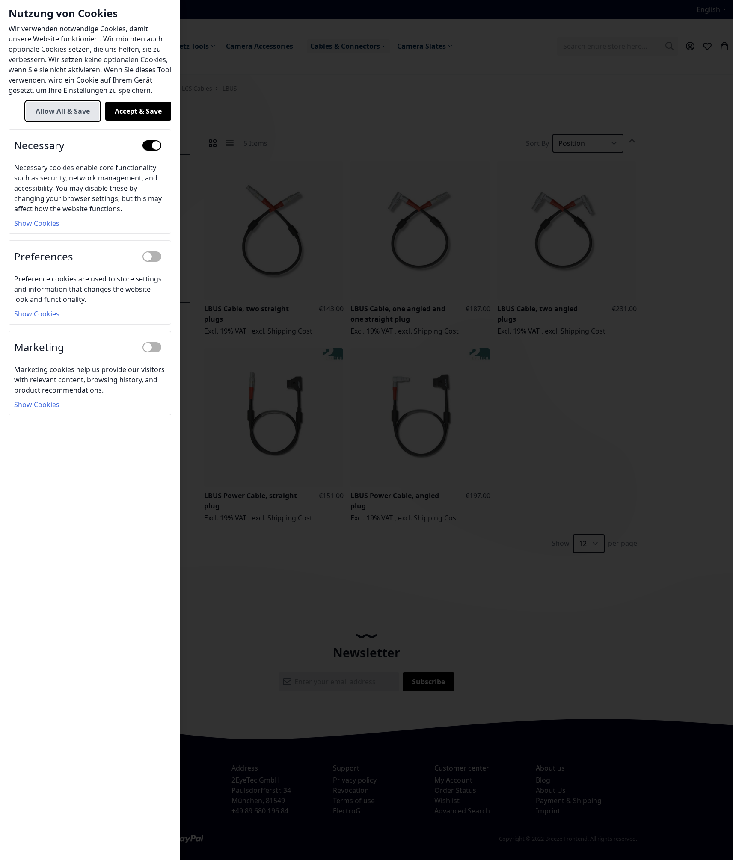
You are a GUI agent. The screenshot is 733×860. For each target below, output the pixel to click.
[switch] (151, 145)
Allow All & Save (63, 111)
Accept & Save (138, 111)
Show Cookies (36, 223)
